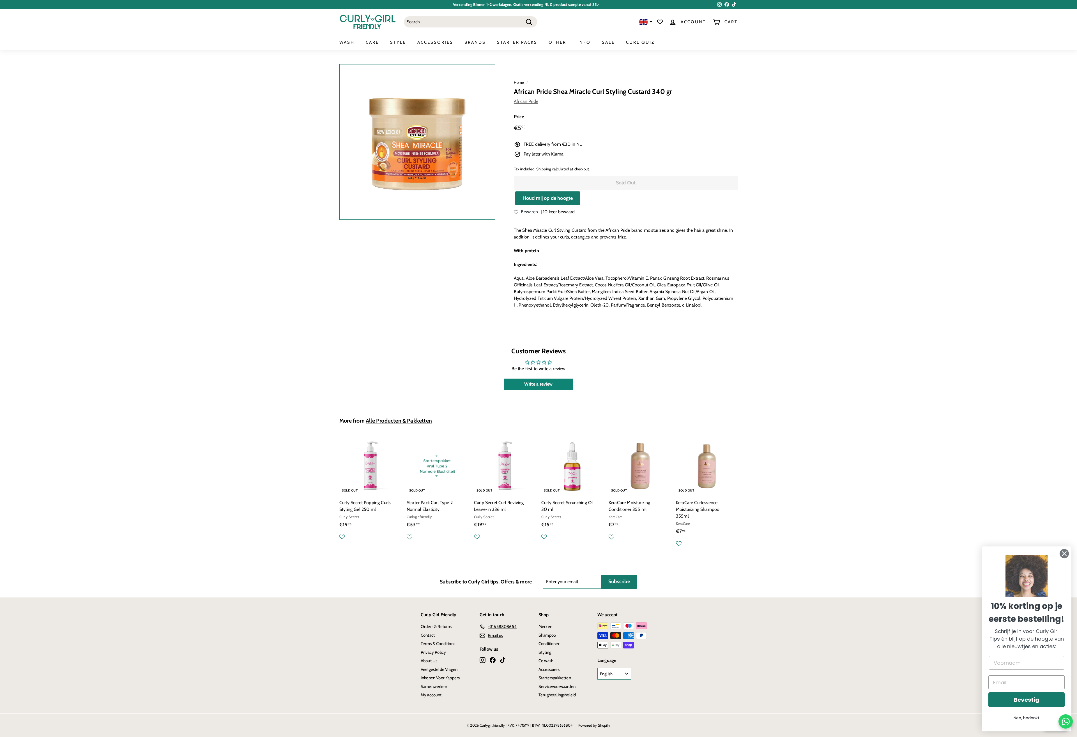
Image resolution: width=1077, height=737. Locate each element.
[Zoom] (417, 141)
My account (431, 694)
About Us (429, 660)
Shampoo (547, 635)
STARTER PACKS (517, 42)
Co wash (545, 660)
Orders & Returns (436, 626)
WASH (347, 42)
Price (519, 116)
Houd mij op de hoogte (548, 198)
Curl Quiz (640, 42)
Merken (545, 626)
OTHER (557, 42)
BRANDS (475, 42)
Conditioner (549, 643)
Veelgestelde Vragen (439, 669)
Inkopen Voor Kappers (440, 677)
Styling (544, 652)
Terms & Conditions (438, 643)
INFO (584, 42)
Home (519, 82)
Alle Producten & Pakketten (399, 420)
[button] (645, 22)
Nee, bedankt (1026, 718)
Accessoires (549, 669)
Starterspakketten (554, 677)
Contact (428, 635)
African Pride (526, 101)
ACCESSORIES (435, 42)
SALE (608, 42)
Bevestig (1026, 700)
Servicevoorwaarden (557, 686)
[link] (1026, 576)
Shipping (543, 169)
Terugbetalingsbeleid (557, 694)
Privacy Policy (433, 652)
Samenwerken (434, 686)
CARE (372, 42)
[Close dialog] (1064, 553)
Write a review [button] (538, 384)
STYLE (398, 42)
